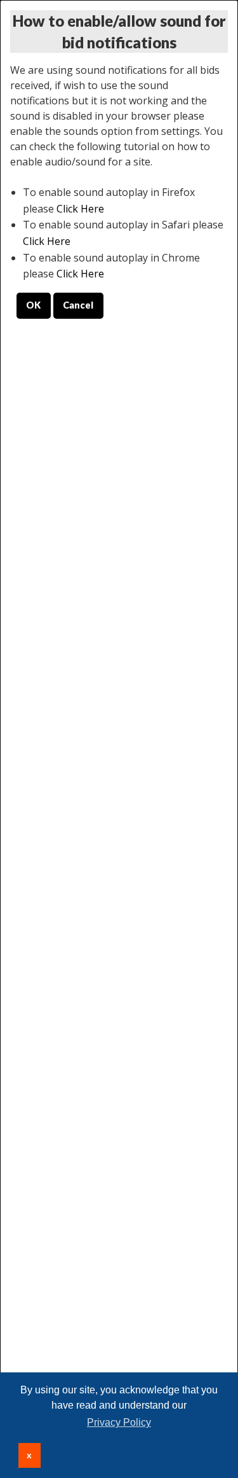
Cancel (78, 305)
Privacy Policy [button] (119, 1422)
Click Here (80, 209)
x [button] (29, 1455)
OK (33, 305)
